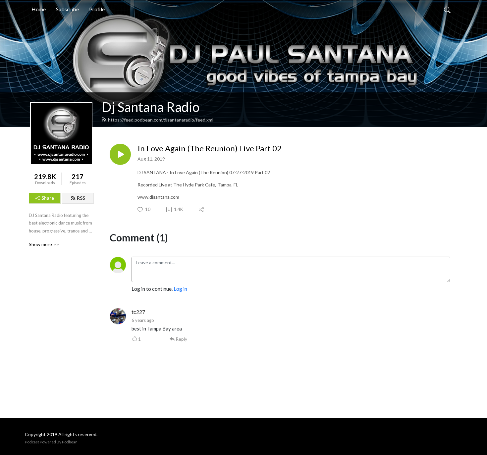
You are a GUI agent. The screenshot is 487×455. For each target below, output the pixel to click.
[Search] (447, 9)
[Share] (202, 209)
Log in (180, 288)
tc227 (138, 312)
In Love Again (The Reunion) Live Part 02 (209, 148)
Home (38, 9)
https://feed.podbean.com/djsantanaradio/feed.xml (160, 120)
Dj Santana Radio (150, 107)
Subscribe (67, 9)
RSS (81, 198)
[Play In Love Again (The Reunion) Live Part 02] (120, 154)
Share (47, 198)
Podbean (70, 441)
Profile (97, 9)
